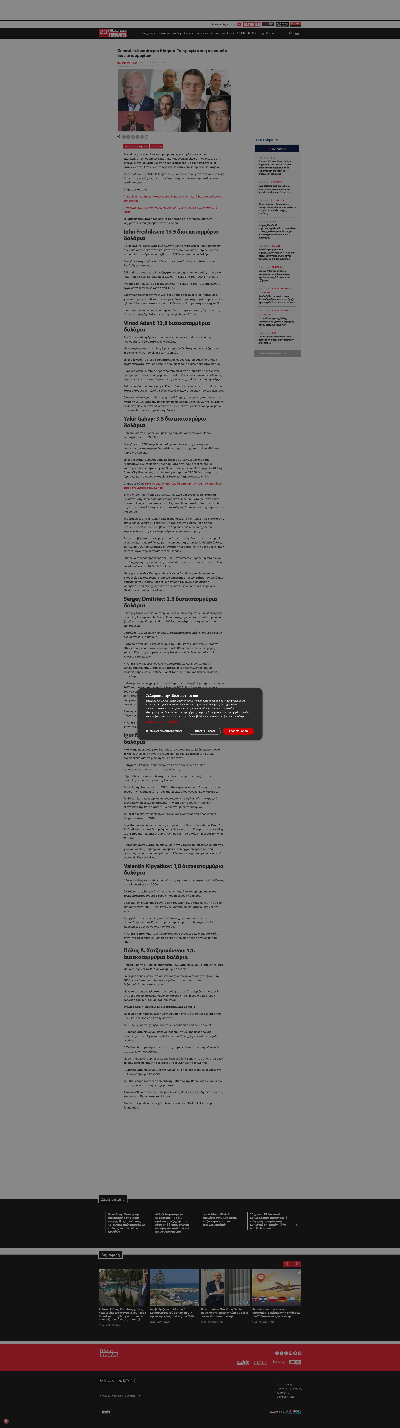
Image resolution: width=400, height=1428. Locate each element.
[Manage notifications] (6, 1421)
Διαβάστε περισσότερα (232, 716)
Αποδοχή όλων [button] (238, 731)
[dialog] (200, 714)
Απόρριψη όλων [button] (205, 731)
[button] (200, 721)
